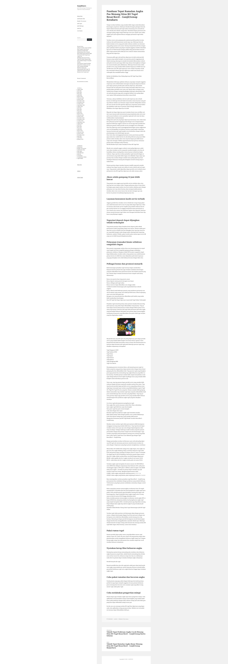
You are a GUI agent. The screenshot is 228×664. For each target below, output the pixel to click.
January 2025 (80, 116)
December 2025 (80, 100)
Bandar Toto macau (81, 21)
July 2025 (79, 108)
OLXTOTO (130, 659)
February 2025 (80, 115)
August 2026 (80, 89)
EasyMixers (81, 6)
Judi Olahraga (80, 26)
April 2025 (79, 112)
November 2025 (80, 102)
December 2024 (80, 118)
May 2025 (79, 110)
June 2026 (79, 92)
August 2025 (80, 106)
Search (78, 37)
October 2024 (80, 120)
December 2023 (80, 135)
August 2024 (80, 123)
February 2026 (80, 98)
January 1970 (80, 139)
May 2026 (79, 93)
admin (116, 619)
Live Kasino (79, 30)
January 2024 (80, 133)
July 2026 (79, 91)
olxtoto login (80, 177)
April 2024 (79, 129)
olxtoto (78, 171)
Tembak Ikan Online (81, 157)
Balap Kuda (79, 16)
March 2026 (80, 96)
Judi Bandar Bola (81, 18)
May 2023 (79, 136)
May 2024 (79, 128)
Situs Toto (79, 164)
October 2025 (80, 103)
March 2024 (80, 130)
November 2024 (80, 119)
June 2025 (79, 109)
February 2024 (80, 132)
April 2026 (79, 95)
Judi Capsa (79, 23)
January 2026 (80, 99)
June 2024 (79, 126)
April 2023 (79, 137)
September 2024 (81, 122)
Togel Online (80, 158)
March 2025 (80, 113)
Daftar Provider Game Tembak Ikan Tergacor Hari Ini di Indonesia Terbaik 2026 (84, 49)
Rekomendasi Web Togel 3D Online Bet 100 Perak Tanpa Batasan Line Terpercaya (83, 71)
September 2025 (81, 105)
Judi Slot (79, 28)
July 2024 (79, 125)
